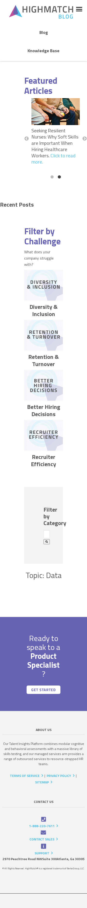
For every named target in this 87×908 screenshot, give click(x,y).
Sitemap (42, 782)
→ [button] (84, 138)
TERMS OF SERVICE (25, 775)
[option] (55, 133)
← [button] (26, 138)
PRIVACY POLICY (59, 775)
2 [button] (59, 177)
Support (42, 853)
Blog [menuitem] (43, 32)
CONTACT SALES (41, 839)
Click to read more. (53, 158)
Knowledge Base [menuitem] (43, 50)
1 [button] (52, 177)
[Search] (47, 541)
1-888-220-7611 (42, 825)
